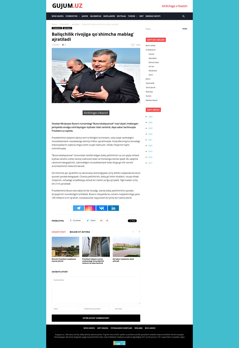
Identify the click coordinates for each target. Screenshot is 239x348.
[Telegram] (78, 208)
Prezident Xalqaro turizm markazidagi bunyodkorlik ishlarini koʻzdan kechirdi (93, 261)
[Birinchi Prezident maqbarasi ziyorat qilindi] (65, 247)
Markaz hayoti (153, 16)
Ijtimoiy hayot (154, 62)
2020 (150, 145)
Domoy (54, 24)
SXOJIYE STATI (59, 232)
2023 (150, 128)
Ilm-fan (151, 66)
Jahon (85, 16)
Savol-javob (109, 16)
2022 (150, 134)
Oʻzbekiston (71, 16)
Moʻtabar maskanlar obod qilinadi (123, 260)
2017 (150, 163)
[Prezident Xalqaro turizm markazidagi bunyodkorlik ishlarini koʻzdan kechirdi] (96, 247)
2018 (150, 157)
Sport (151, 75)
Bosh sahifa (57, 16)
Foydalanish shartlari (121, 328)
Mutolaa (121, 16)
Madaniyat (153, 70)
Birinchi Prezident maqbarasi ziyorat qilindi (64, 260)
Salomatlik (95, 16)
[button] (183, 16)
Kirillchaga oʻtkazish (174, 6)
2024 (150, 122)
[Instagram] (90, 208)
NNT (141, 16)
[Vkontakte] (101, 208)
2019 (150, 151)
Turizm (131, 16)
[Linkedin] (113, 208)
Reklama (138, 328)
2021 (150, 140)
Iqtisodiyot (75, 24)
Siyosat (151, 54)
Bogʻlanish (150, 328)
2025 (150, 116)
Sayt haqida (102, 328)
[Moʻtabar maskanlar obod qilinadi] (126, 247)
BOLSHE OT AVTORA (80, 232)
